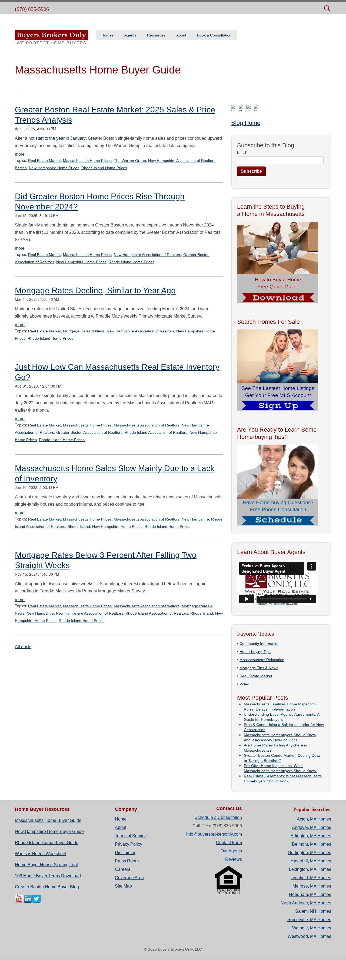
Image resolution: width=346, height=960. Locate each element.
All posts (23, 646)
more (20, 154)
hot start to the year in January (57, 138)
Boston (21, 168)
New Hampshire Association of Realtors (181, 160)
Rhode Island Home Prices (104, 168)
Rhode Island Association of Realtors (156, 432)
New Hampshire (195, 519)
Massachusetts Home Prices (87, 160)
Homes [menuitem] (107, 35)
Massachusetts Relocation (261, 660)
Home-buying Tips (255, 651)
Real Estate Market (44, 160)
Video (244, 684)
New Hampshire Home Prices (54, 168)
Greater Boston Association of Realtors (89, 432)
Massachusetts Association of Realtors (146, 425)
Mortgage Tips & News (258, 668)
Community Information (259, 643)
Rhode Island (78, 526)
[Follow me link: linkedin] (28, 902)
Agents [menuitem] (130, 35)
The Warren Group (130, 160)
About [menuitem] (181, 35)
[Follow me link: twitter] (36, 902)
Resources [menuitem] (156, 35)
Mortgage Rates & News (84, 331)
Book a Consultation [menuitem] (214, 35)
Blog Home (245, 122)
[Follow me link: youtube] (19, 902)
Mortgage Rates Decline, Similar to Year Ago (95, 290)
